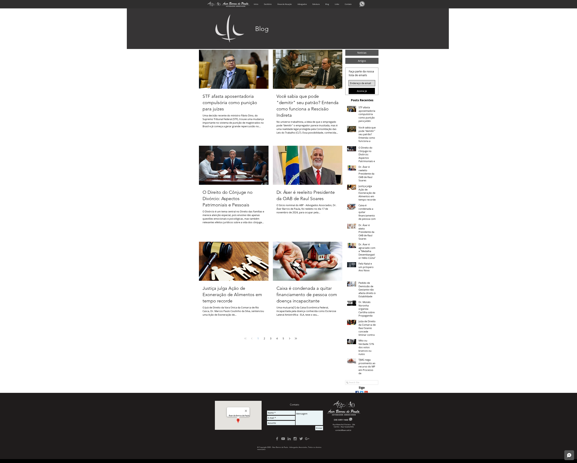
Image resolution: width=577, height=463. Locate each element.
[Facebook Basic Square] (357, 392)
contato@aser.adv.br (343, 430)
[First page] (245, 338)
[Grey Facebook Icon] (277, 438)
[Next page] (289, 338)
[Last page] (296, 338)
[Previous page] (251, 338)
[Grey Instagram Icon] (295, 438)
